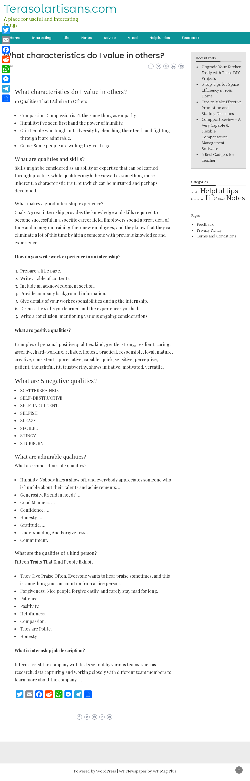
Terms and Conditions (216, 236)
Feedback (190, 37)
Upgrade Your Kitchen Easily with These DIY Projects (221, 73)
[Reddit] (6, 59)
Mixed (133, 37)
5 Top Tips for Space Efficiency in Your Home (220, 90)
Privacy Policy (209, 230)
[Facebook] (6, 50)
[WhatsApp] (6, 69)
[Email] (6, 40)
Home (15, 37)
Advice (110, 37)
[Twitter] (6, 30)
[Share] (6, 98)
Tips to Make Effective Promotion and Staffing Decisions (221, 108)
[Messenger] (6, 79)
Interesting (42, 37)
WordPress (106, 771)
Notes (86, 37)
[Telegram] (6, 89)
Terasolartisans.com (60, 9)
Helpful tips (160, 37)
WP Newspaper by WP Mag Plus (147, 771)
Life (66, 37)
